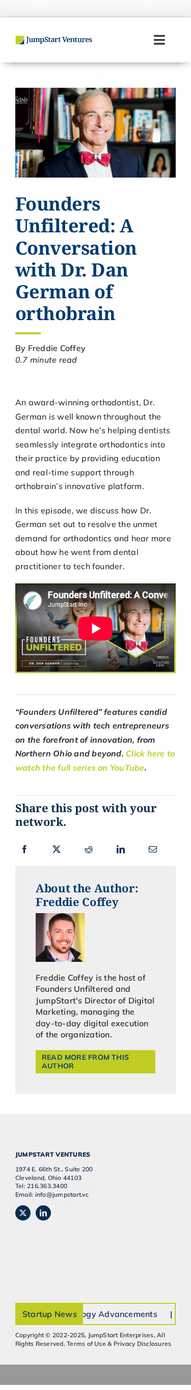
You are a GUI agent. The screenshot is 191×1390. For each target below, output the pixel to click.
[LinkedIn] (121, 849)
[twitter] (23, 1213)
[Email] (153, 849)
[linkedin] (43, 1213)
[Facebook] (24, 849)
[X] (56, 849)
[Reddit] (88, 849)
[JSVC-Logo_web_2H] (53, 39)
